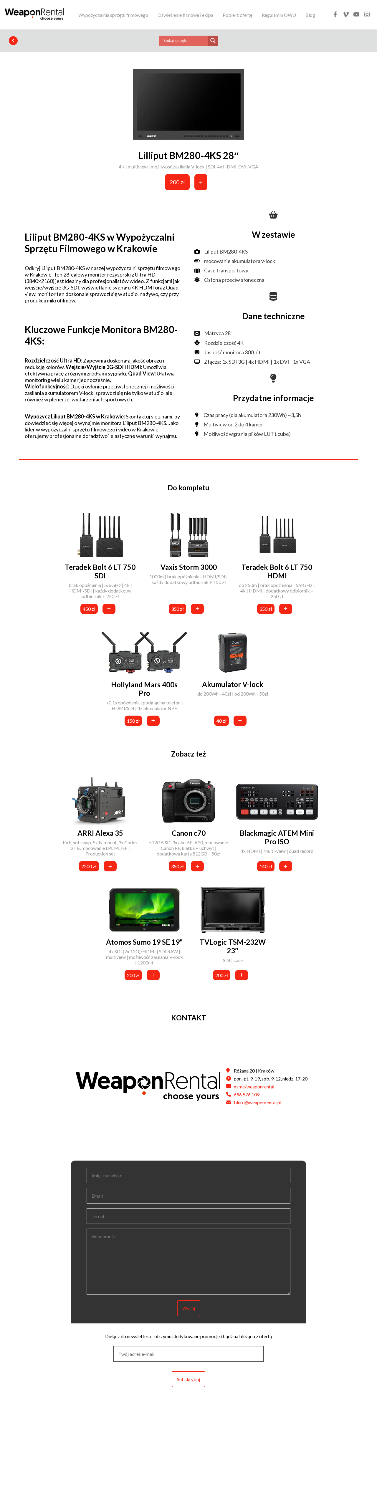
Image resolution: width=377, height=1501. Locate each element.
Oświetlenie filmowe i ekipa (185, 15)
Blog (310, 15)
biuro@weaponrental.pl (257, 1102)
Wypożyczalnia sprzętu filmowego (113, 15)
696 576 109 (246, 1094)
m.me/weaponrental (254, 1086)
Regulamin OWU (279, 15)
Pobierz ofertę (237, 15)
